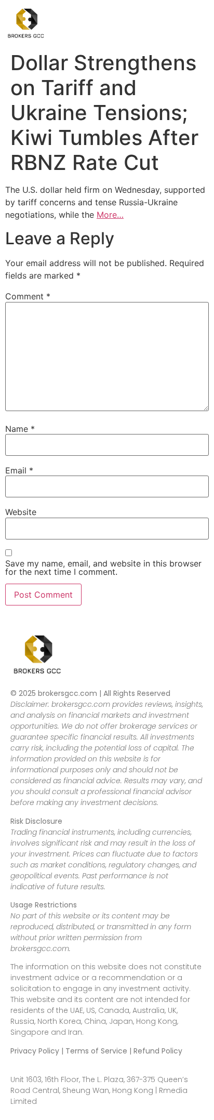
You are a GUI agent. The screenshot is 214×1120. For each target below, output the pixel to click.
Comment (27, 296)
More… (110, 214)
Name (20, 429)
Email (19, 470)
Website (20, 512)
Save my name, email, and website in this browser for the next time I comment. (103, 567)
